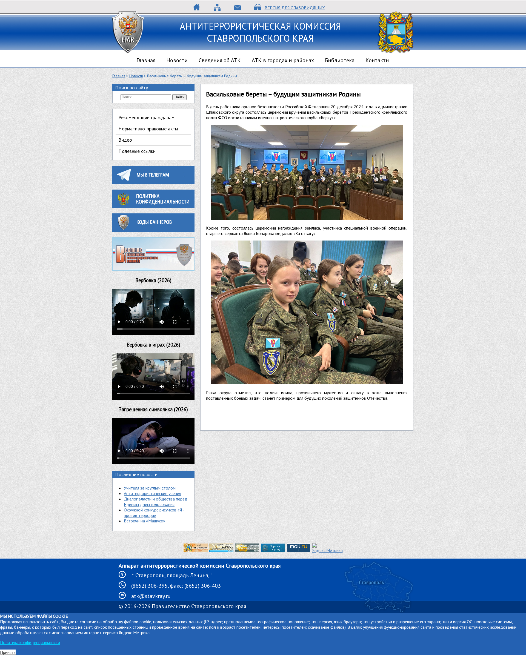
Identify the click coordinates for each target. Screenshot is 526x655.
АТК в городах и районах (283, 60)
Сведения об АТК (220, 60)
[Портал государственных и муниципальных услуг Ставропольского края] (273, 550)
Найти (179, 97)
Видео (125, 140)
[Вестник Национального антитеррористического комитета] (153, 269)
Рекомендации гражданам (146, 117)
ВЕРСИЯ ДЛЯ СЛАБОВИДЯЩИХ (295, 7)
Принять (8, 652)
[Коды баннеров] (153, 230)
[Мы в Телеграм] (153, 182)
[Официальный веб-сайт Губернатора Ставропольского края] (196, 550)
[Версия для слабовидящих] (257, 9)
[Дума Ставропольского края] (221, 550)
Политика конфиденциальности (30, 642)
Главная (145, 60)
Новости (177, 60)
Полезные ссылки (137, 151)
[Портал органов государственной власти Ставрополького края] (247, 550)
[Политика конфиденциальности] (153, 206)
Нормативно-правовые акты (148, 128)
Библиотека (340, 60)
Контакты (377, 60)
